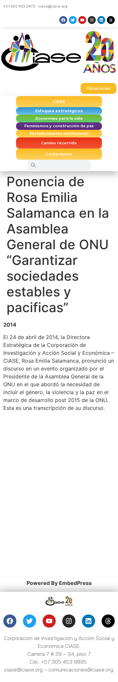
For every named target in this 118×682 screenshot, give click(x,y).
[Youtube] (82, 20)
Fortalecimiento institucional (59, 133)
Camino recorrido (59, 143)
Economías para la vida (59, 118)
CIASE (59, 101)
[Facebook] (63, 20)
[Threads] (111, 20)
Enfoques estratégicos (59, 111)
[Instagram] (92, 20)
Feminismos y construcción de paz (59, 126)
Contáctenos (59, 154)
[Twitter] (73, 20)
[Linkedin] (101, 20)
